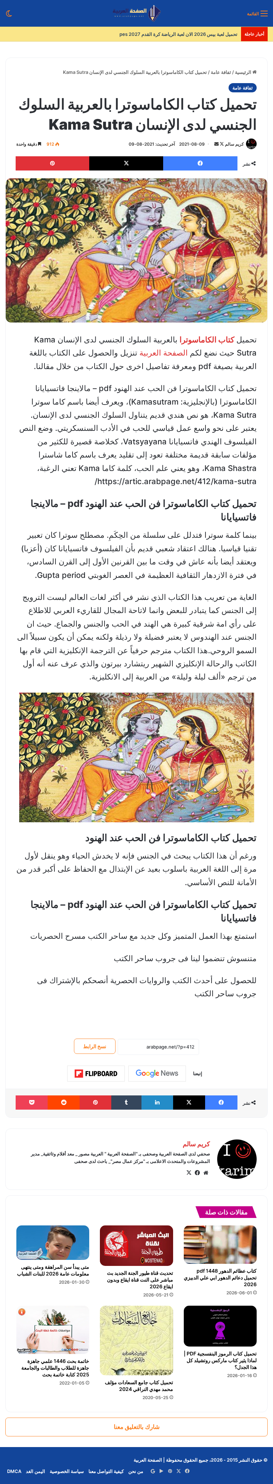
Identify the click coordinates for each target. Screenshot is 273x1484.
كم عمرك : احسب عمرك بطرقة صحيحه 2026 (192, 34)
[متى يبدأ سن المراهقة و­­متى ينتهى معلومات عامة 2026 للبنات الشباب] (52, 1242)
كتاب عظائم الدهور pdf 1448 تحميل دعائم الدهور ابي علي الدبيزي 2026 (220, 1277)
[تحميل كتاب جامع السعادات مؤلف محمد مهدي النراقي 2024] (136, 1340)
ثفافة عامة (221, 72)
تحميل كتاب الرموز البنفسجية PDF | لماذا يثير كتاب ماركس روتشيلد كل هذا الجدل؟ (220, 1360)
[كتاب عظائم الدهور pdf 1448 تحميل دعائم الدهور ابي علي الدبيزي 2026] (220, 1244)
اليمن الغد (35, 1471)
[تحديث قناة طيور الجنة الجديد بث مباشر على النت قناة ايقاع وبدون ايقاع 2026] (136, 1245)
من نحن (135, 1471)
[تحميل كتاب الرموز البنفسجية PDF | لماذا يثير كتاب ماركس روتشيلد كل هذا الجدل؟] (220, 1326)
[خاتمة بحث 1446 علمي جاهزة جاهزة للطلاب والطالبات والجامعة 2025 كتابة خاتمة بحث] (52, 1330)
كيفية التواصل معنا (106, 1471)
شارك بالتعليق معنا (137, 1426)
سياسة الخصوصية (67, 1471)
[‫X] (188, 1173)
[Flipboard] (96, 1074)
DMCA (14, 1471)
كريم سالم (234, 144)
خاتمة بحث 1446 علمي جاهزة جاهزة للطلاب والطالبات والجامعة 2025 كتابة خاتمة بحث (55, 1367)
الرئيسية (243, 72)
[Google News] (157, 1073)
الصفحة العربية (163, 352)
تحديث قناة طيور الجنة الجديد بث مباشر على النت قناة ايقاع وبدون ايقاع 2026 (140, 1279)
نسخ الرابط (94, 1046)
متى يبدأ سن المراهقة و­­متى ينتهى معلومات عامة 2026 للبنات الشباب (53, 1270)
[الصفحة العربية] (137, 13)
